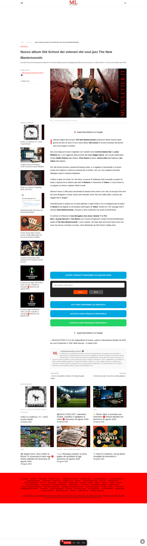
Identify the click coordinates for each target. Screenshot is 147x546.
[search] (125, 3)
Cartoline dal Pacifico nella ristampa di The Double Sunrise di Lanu (31, 260)
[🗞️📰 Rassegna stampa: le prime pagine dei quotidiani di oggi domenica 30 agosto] (73, 436)
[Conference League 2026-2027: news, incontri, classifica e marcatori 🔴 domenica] (32, 273)
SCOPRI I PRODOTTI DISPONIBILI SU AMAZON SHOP (88, 275)
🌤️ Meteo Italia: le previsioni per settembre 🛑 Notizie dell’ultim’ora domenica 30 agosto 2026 (108, 416)
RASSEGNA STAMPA (74, 449)
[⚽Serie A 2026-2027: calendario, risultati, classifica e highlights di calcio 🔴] (73, 396)
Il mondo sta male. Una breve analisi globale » (109, 376)
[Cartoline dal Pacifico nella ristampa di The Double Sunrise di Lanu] (32, 248)
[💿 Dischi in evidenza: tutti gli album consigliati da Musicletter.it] (109, 436)
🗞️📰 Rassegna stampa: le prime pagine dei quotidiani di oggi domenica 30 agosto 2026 (72, 456)
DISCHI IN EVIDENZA (33, 409)
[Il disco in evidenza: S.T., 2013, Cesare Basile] (32, 132)
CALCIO (59, 409)
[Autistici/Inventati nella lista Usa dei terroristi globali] (32, 200)
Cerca (80, 292)
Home (22, 42)
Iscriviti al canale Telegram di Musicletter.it (88, 314)
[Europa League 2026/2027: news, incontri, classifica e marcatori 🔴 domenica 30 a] (32, 300)
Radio (78, 542)
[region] (74, 22)
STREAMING (24, 412)
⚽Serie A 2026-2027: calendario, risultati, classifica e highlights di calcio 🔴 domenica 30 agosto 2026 (72, 416)
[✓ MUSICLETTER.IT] (73, 3)
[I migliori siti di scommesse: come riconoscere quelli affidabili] (32, 155)
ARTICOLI (29, 42)
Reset (96, 292)
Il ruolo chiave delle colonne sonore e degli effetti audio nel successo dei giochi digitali (31, 235)
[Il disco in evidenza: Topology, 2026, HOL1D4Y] (32, 177)
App (74, 542)
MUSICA (43, 409)
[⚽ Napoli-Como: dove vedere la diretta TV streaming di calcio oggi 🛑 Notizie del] (37, 436)
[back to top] (142, 541)
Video (83, 542)
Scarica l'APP (67, 542)
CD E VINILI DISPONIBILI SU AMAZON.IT (88, 305)
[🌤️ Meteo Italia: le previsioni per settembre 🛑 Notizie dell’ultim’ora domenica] (109, 396)
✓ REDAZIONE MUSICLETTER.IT (70, 351)
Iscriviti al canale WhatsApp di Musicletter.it (88, 323)
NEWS (95, 409)
